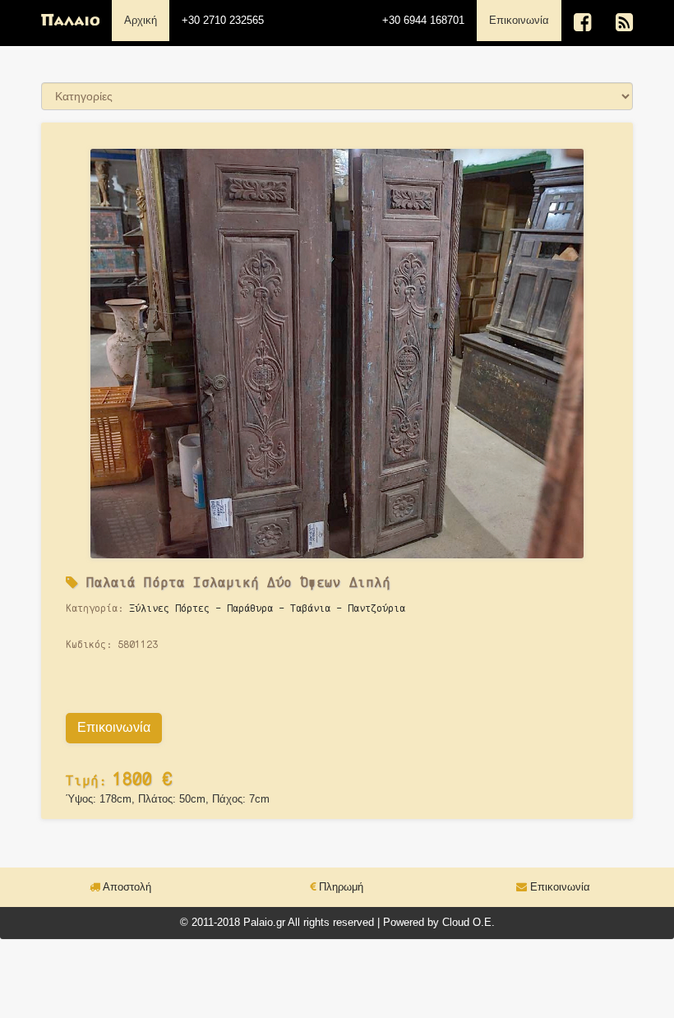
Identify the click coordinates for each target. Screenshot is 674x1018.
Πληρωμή (339, 887)
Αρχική (140, 20)
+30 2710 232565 (223, 20)
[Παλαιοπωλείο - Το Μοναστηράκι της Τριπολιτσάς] (70, 20)
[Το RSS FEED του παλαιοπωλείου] (624, 22)
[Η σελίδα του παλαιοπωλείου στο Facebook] (582, 22)
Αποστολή (125, 887)
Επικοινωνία (525, 19)
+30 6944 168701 (423, 20)
